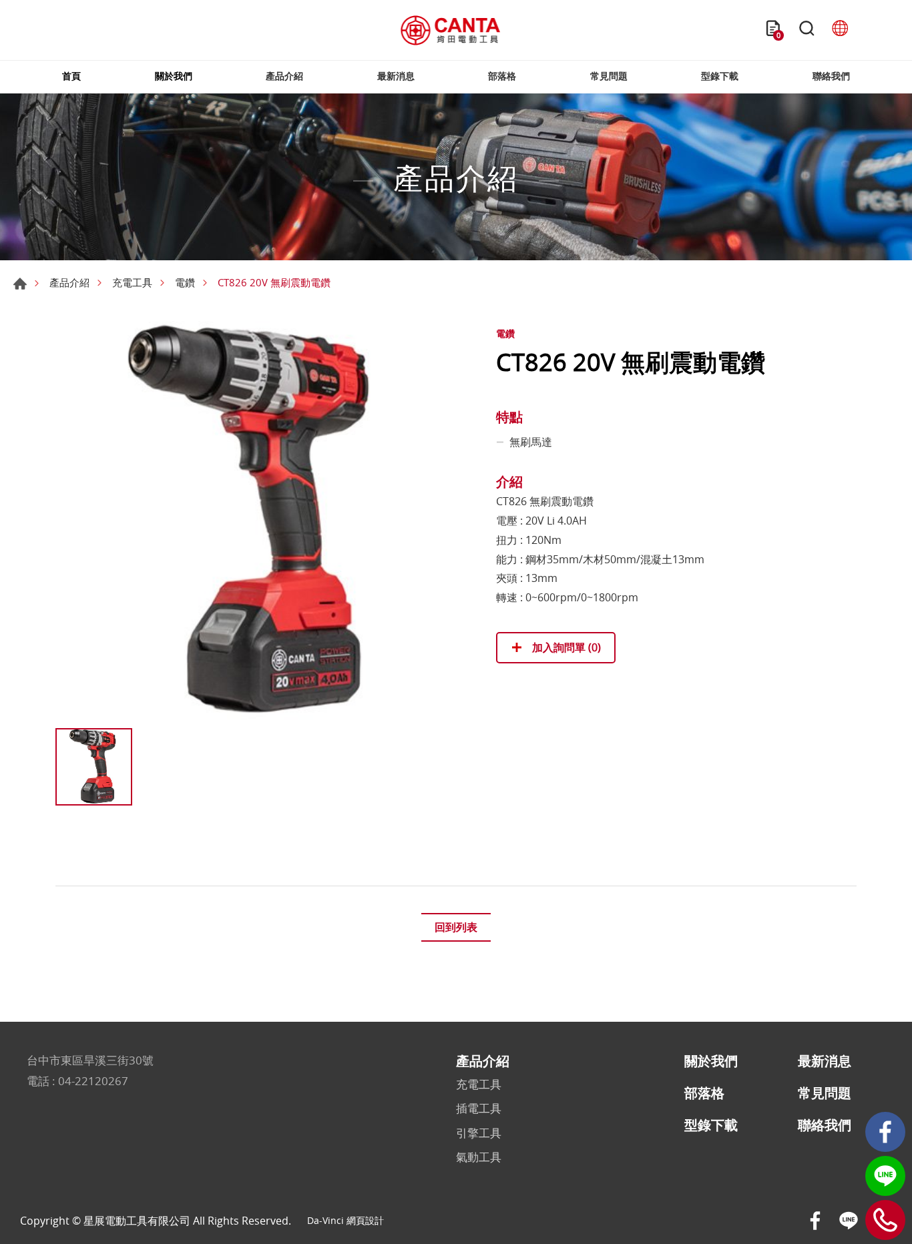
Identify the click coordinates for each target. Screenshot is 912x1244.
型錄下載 (719, 75)
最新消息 (396, 75)
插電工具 (478, 1108)
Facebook (885, 1132)
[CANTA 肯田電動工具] (451, 30)
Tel (885, 1220)
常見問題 (609, 75)
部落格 (502, 75)
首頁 (71, 75)
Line (885, 1176)
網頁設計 (365, 1220)
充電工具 (132, 282)
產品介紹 (284, 75)
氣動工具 (478, 1157)
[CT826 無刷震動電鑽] (255, 521)
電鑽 (185, 282)
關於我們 (173, 75)
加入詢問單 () (565, 647)
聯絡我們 (831, 75)
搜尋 (806, 30)
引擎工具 (478, 1133)
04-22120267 (93, 1080)
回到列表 (456, 927)
